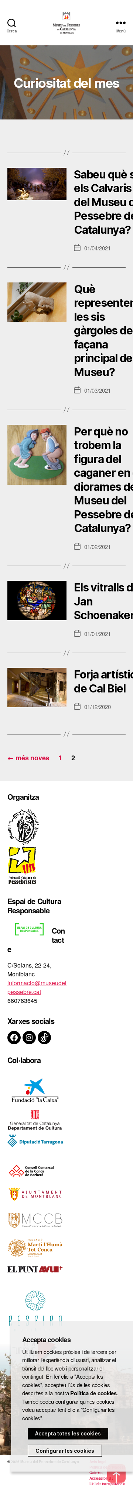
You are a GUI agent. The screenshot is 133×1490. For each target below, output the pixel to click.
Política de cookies (93, 1393)
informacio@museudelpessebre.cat (36, 987)
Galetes (96, 1472)
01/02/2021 (97, 546)
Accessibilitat (101, 1478)
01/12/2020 (97, 707)
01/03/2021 (97, 390)
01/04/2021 (97, 248)
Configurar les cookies (64, 1451)
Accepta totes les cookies (68, 1433)
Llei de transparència (107, 1483)
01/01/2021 (97, 634)
